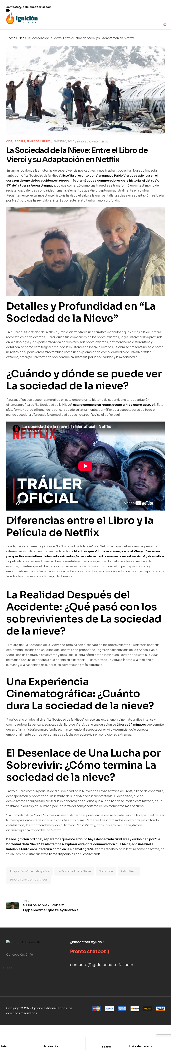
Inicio (5, 1046)
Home (10, 38)
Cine (21, 38)
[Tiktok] (161, 4)
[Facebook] (133, 4)
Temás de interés (38, 141)
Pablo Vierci (129, 871)
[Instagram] (143, 4)
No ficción (106, 871)
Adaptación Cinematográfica (29, 871)
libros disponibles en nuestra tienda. (75, 854)
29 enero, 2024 (63, 141)
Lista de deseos (140, 1046)
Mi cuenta (51, 1046)
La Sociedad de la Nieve (74, 871)
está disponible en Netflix (92, 405)
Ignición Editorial (94, 141)
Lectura (19, 141)
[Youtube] (152, 4)
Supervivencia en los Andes (28, 879)
